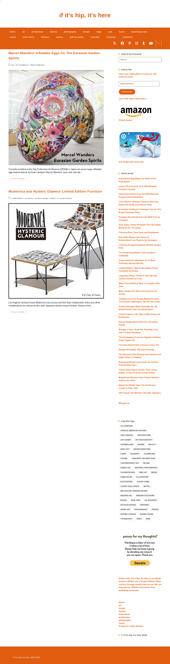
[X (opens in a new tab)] (115, 43)
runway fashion (128, 514)
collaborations (18, 198)
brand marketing (142, 449)
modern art (126, 496)
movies (123, 500)
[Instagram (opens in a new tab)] (137, 43)
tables (52, 198)
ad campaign (126, 426)
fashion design (127, 472)
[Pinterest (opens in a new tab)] (130, 43)
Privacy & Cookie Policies (131, 626)
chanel (124, 458)
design (146, 463)
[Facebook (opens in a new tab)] (123, 43)
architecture (144, 435)
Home (121, 602)
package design (128, 505)
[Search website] (159, 43)
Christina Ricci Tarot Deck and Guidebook (139, 232)
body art (124, 449)
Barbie (141, 444)
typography (126, 519)
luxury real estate (129, 486)
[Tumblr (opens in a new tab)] (144, 43)
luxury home (143, 482)
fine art (143, 472)
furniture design (41, 198)
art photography (143, 440)
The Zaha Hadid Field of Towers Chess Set (139, 345)
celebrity (135, 454)
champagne (149, 454)
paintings (144, 505)
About (122, 623)
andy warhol (126, 435)
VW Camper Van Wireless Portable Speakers (140, 393)
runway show (146, 514)
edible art (125, 468)
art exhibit (125, 440)
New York (135, 500)
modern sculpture (145, 496)
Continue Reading (20, 179)
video (139, 519)
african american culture (133, 431)
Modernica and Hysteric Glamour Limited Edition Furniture (55, 191)
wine (148, 519)
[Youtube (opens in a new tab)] (152, 43)
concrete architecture (143, 458)
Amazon (123, 581)
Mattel (147, 486)
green (154, 472)
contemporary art (129, 463)
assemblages (126, 444)
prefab (155, 509)
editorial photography (146, 468)
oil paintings (151, 500)
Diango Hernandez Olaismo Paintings (136, 349)
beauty (152, 444)
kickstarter (126, 482)
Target (143, 581)
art (13, 65)
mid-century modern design (133, 491)
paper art (125, 509)
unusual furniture (64, 198)
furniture (29, 198)
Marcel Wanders (38, 65)
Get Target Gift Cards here (131, 162)
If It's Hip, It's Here (85, 15)
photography (140, 509)
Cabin (123, 454)
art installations (22, 65)
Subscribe (127, 92)
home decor (126, 477)
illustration (142, 477)
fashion (122, 611)
